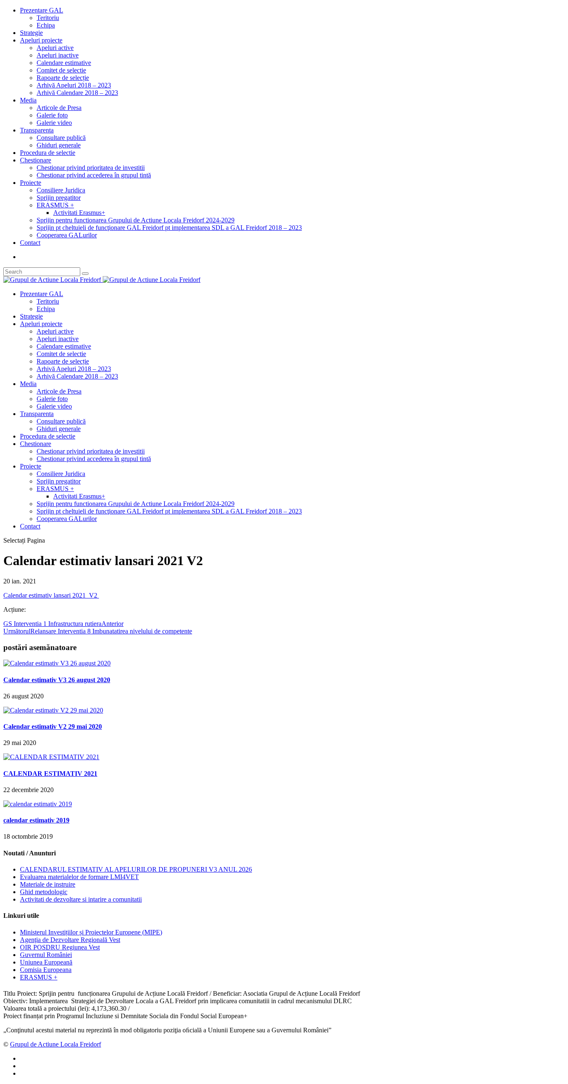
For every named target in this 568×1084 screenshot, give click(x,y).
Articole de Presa (59, 107)
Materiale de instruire (47, 884)
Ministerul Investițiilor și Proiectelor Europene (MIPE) (91, 932)
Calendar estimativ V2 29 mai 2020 (52, 726)
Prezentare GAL (41, 10)
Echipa (46, 25)
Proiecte (30, 182)
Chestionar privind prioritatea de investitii (91, 167)
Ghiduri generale (59, 145)
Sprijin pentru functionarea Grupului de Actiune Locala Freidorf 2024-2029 (136, 220)
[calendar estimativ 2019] (37, 803)
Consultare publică (61, 137)
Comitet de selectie (61, 70)
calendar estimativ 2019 (36, 820)
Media (28, 100)
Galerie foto (52, 115)
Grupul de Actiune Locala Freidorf (55, 1044)
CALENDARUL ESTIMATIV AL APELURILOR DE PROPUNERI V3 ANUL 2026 (136, 869)
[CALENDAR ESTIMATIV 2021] (51, 756)
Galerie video (54, 122)
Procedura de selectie (47, 152)
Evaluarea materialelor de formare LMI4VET (79, 876)
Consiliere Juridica (61, 190)
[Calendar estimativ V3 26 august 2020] (57, 663)
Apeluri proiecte (41, 40)
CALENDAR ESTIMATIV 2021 (50, 773)
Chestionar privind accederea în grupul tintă (94, 175)
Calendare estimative (64, 62)
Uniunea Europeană (46, 962)
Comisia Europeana (46, 969)
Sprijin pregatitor (59, 197)
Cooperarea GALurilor (67, 235)
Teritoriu (48, 17)
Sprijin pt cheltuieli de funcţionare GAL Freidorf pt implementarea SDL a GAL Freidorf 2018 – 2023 (169, 227)
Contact (30, 242)
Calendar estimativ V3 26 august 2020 (56, 679)
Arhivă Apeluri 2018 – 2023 (74, 85)
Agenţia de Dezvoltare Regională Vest (70, 939)
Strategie (31, 32)
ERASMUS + (55, 205)
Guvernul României (46, 954)
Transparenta (37, 130)
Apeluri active (55, 47)
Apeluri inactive (58, 55)
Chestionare (35, 160)
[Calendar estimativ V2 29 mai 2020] (53, 710)
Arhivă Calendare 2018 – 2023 (77, 92)
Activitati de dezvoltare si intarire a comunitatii (81, 899)
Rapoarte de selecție (63, 77)
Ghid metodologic (43, 891)
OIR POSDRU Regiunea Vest (60, 947)
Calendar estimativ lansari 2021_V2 (51, 595)
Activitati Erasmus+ (79, 212)
